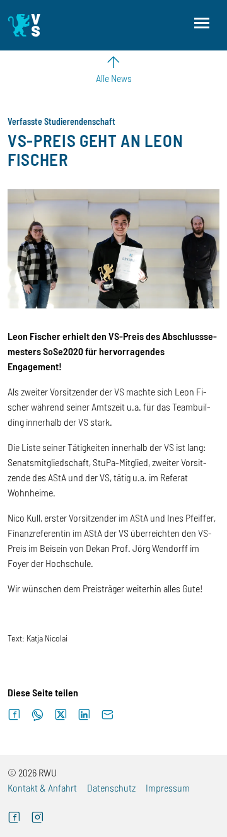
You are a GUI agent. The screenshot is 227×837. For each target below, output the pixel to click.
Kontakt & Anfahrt (42, 787)
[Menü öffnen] (201, 23)
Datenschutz (111, 787)
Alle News (114, 78)
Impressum (168, 787)
